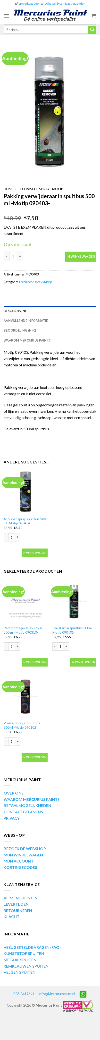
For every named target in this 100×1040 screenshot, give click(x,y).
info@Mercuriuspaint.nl (57, 994)
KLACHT (11, 916)
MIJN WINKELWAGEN (23, 855)
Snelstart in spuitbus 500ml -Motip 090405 (73, 630)
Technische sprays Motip (40, 189)
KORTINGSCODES (20, 867)
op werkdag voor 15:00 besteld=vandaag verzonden (51, 3)
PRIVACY (12, 818)
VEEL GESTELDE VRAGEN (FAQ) (32, 947)
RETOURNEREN (18, 910)
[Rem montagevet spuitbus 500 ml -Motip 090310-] (26, 601)
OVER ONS (14, 793)
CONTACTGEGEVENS (23, 811)
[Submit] (92, 30)
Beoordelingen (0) (20, 330)
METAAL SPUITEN (20, 959)
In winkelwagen (81, 256)
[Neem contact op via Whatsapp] (83, 994)
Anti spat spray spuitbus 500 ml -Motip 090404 (25, 521)
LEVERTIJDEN (16, 904)
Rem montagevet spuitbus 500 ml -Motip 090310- (23, 630)
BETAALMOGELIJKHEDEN (27, 805)
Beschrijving (15, 311)
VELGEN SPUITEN (19, 972)
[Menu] (6, 16)
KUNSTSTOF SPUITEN (24, 953)
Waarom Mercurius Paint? (27, 340)
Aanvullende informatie (26, 321)
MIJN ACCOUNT (18, 861)
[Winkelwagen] (94, 15)
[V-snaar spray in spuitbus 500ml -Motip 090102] (26, 696)
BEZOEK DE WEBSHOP (25, 848)
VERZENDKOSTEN (21, 897)
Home (8, 189)
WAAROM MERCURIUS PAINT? (31, 799)
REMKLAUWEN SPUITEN (26, 966)
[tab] (50, 311)
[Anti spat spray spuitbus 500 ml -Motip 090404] (26, 492)
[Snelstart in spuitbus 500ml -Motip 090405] (74, 601)
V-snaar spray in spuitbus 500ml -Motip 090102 (22, 725)
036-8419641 (23, 994)
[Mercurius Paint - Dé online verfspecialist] (50, 16)
